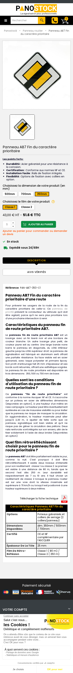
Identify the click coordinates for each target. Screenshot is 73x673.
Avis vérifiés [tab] (36, 272)
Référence (12, 288)
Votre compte (15, 609)
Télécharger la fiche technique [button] (39, 498)
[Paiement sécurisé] (36, 592)
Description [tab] (36, 260)
